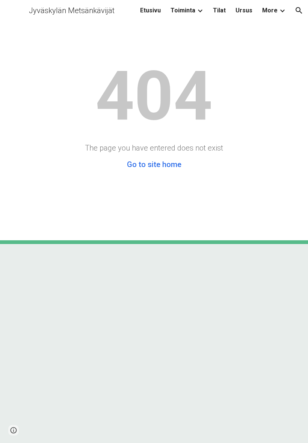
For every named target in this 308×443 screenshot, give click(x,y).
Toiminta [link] (183, 10)
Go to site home (154, 164)
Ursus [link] (244, 10)
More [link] (270, 10)
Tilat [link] (219, 10)
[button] (299, 11)
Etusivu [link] (150, 10)
